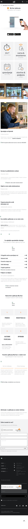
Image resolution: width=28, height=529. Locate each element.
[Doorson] (14, 2)
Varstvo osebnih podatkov (5, 511)
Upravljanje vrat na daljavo (8, 5)
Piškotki (11, 511)
